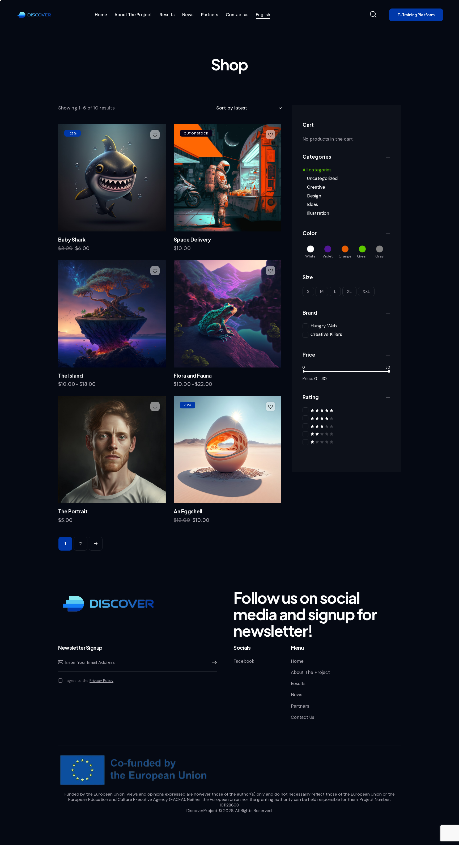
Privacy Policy (101, 681)
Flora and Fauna (193, 375)
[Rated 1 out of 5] (346, 441)
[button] (155, 134)
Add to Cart (76, 250)
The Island (70, 375)
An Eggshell (188, 511)
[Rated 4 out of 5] (346, 418)
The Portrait (73, 511)
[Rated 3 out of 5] (346, 426)
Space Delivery (192, 239)
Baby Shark (72, 239)
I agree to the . (89, 680)
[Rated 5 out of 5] (346, 410)
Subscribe (213, 662)
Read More (190, 250)
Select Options (79, 386)
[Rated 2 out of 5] (346, 434)
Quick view (115, 225)
